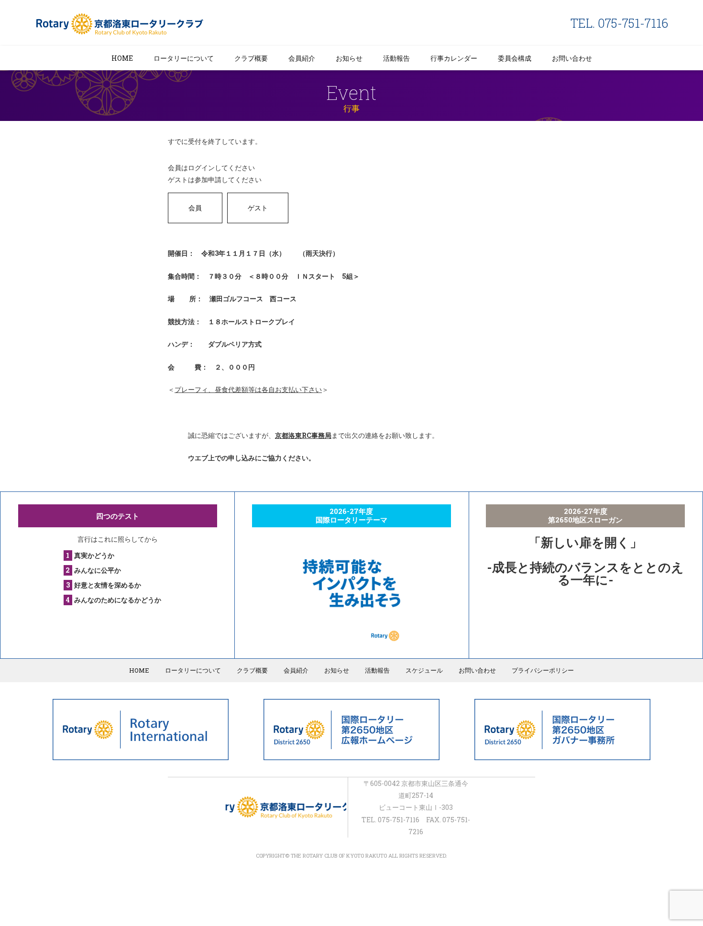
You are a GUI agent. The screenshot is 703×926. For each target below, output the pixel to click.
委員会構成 (514, 58)
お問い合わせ (572, 58)
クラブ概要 (251, 58)
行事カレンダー (453, 58)
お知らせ (349, 58)
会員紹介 (301, 58)
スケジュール (424, 670)
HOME (122, 58)
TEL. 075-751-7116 (619, 23)
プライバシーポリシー (543, 670)
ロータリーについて (184, 58)
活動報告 (396, 58)
